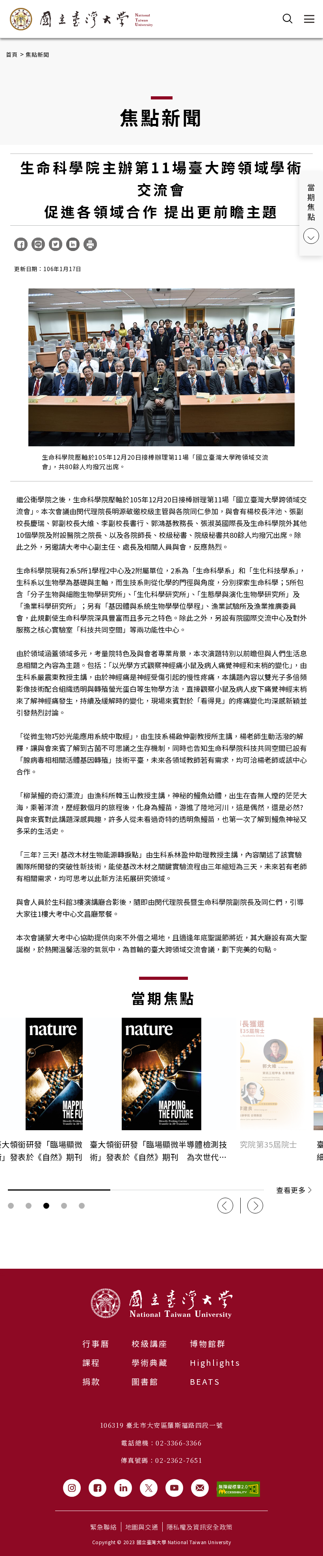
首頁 (12, 54)
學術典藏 (150, 1362)
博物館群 (208, 1343)
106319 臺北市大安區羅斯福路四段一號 (161, 1425)
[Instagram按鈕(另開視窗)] (72, 1488)
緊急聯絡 (103, 1527)
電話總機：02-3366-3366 (161, 1442)
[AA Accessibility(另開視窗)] (238, 1489)
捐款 (91, 1381)
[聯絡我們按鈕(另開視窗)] (200, 1488)
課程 (91, 1362)
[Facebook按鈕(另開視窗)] (97, 1488)
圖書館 (145, 1381)
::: (2, 1273)
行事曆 (96, 1343)
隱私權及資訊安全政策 (200, 1527)
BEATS (205, 1381)
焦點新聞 (38, 54)
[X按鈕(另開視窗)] (149, 1488)
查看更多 (290, 1190)
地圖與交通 (141, 1527)
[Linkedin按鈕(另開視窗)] (123, 1488)
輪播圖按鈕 (11, 1206)
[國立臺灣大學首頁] (81, 19)
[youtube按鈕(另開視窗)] (174, 1488)
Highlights (215, 1362)
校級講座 (150, 1343)
